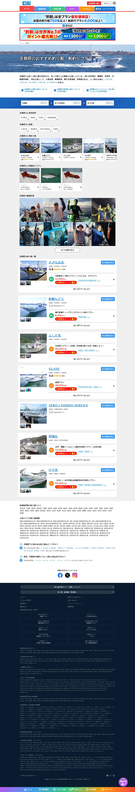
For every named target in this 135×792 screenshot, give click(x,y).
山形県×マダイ (81, 707)
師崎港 (56, 763)
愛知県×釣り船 (44, 530)
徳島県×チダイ (62, 721)
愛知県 (81, 508)
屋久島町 (27, 751)
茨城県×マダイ (41, 709)
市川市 (22, 663)
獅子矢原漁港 (45, 129)
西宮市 (87, 751)
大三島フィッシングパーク (104, 767)
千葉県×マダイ (95, 709)
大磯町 (92, 746)
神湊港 (22, 669)
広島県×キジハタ (91, 719)
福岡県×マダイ (65, 723)
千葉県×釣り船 (83, 684)
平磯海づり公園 (24, 765)
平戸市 (98, 742)
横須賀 (98, 763)
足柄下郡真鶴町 (28, 661)
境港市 (22, 749)
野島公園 (110, 757)
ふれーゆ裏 (89, 761)
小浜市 (75, 661)
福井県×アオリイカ (99, 713)
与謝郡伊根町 (51, 117)
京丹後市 (24, 117)
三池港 (64, 759)
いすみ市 (46, 659)
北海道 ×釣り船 (74, 533)
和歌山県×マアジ (92, 717)
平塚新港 (26, 673)
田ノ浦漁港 (74, 765)
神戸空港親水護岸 (91, 765)
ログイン (107, 3)
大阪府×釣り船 (24, 530)
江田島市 (43, 744)
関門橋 (36, 763)
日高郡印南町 (57, 661)
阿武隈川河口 (62, 763)
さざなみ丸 (56, 262)
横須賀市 (22, 659)
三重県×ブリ (66, 715)
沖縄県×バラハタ (54, 728)
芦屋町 (60, 749)
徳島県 (105, 510)
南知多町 (46, 746)
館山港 (71, 767)
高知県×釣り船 (64, 535)
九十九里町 (88, 742)
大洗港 (100, 671)
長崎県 (22, 510)
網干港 (22, 769)
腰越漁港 (104, 669)
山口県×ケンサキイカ (26, 721)
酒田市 (71, 661)
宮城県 (101, 508)
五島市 (69, 746)
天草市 (102, 744)
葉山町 (88, 749)
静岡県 (50, 508)
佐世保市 (97, 744)
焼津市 (105, 746)
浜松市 (26, 742)
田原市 (26, 749)
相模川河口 (23, 761)
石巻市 (93, 742)
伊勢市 (32, 746)
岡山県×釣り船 (64, 533)
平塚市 (63, 661)
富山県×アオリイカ (25, 713)
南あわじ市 (108, 661)
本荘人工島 (53, 769)
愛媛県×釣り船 (54, 535)
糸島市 (91, 659)
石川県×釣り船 (24, 537)
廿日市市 (22, 751)
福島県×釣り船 (44, 533)
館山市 (22, 661)
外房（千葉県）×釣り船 (107, 523)
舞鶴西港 (34, 129)
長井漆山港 (38, 673)
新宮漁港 (104, 765)
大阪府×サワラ (41, 717)
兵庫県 (45, 508)
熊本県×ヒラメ (76, 725)
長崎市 (41, 742)
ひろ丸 (53, 469)
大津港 (88, 757)
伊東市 (44, 661)
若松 (28, 761)
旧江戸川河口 (42, 759)
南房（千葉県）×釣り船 (85, 526)
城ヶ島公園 (45, 767)
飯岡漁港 (76, 669)
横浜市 (36, 659)
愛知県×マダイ (49, 715)
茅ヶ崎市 (107, 744)
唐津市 (80, 744)
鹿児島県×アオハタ (25, 728)
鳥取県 (27, 510)
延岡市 (30, 744)
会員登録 (94, 3)
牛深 (80, 767)
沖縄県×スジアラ (36, 728)
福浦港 (91, 671)
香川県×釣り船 (94, 533)
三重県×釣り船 (74, 530)
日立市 (73, 659)
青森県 (26, 734)
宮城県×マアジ (62, 707)
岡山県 (59, 510)
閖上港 (22, 759)
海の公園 (73, 763)
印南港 (99, 669)
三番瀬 (39, 757)
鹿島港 (43, 757)
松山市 (72, 744)
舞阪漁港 (51, 757)
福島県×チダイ (33, 709)
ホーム (27, 9)
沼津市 (89, 661)
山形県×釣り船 (64, 530)
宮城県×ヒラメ (54, 707)
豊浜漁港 (61, 757)
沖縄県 (111, 508)
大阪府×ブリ (49, 717)
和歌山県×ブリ (102, 717)
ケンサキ (32, 82)
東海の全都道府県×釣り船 (61, 521)
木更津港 (98, 765)
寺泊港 (80, 671)
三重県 (96, 508)
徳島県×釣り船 (83, 535)
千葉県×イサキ (24, 711)
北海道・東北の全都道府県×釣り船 (51, 523)
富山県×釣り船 (34, 535)
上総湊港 (75, 671)
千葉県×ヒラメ (103, 709)
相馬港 (59, 759)
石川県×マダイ (69, 713)
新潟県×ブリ (97, 711)
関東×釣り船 (23, 680)
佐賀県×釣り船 (74, 535)
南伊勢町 (55, 746)
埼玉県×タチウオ (75, 709)
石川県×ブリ (50, 713)
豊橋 (63, 765)
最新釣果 (42, 9)
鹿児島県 (43, 510)
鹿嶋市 (55, 659)
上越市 (91, 751)
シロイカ (108, 79)
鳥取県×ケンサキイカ (26, 719)
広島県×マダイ (82, 719)
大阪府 (70, 508)
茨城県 (55, 508)
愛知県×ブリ (40, 715)
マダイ (72, 9)
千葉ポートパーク (49, 763)
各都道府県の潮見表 (26, 732)
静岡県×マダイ (109, 713)
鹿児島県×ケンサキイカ (105, 725)
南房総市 (105, 659)
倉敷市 (83, 751)
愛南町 (83, 746)
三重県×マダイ (75, 715)
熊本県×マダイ (67, 725)
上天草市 (73, 746)
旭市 (51, 661)
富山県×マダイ (43, 713)
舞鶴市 (33, 117)
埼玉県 (89, 510)
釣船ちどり (56, 298)
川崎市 (52, 751)
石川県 (100, 510)
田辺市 (85, 661)
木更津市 (73, 742)
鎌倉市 (67, 661)
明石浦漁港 (86, 671)
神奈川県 (57, 9)
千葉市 (96, 746)
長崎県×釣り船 (24, 533)
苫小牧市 (33, 751)
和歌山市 (40, 659)
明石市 (65, 659)
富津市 (110, 659)
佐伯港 (53, 765)
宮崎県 (81, 736)
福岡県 (33, 508)
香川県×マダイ (71, 721)
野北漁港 (109, 759)
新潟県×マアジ (106, 711)
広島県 (86, 508)
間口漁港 (51, 669)
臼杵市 (34, 749)
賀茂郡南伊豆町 (100, 661)
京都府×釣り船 (103, 530)
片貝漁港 (104, 759)
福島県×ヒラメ (24, 709)
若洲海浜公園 (23, 757)
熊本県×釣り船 (54, 533)
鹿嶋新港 (82, 669)
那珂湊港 (56, 757)
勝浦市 (87, 659)
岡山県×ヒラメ (73, 719)
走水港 (62, 671)
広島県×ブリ (100, 719)
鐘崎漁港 (30, 669)
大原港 (26, 669)
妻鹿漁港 (66, 767)
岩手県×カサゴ (45, 707)
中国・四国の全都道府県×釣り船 (101, 521)
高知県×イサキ (56, 723)
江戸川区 (111, 742)
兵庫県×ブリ (56, 717)
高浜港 (22, 673)
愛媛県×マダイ (99, 721)
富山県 (95, 510)
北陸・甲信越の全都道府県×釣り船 (80, 521)
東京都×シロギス (52, 711)
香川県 (64, 510)
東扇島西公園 (69, 759)
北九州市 (59, 659)
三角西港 (38, 767)
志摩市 (34, 744)
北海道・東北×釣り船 (83, 680)
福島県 (37, 510)
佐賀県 (79, 510)
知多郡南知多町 (97, 659)
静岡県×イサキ (24, 715)
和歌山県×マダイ (83, 717)
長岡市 (26, 663)
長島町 (93, 744)
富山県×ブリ (34, 713)
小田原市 (77, 659)
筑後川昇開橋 (87, 763)
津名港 (79, 765)
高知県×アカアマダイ (46, 723)
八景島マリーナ (80, 761)
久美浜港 (24, 129)
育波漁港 (61, 669)
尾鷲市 (60, 751)
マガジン (87, 9)
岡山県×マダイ (65, 719)
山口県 (54, 510)
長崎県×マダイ (36, 725)
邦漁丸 (53, 436)
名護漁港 (41, 763)
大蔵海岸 (32, 761)
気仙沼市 (98, 749)
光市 (63, 749)
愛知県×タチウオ (58, 715)
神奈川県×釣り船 (74, 684)
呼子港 (74, 761)
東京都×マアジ (33, 711)
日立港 (102, 761)
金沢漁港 (67, 669)
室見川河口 (104, 763)
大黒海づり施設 (24, 763)
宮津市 (41, 117)
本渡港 (49, 765)
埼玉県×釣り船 (44, 535)
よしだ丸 (55, 335)
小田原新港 (94, 669)
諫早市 (69, 751)
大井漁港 (32, 673)
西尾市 (39, 749)
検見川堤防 (79, 763)
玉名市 (42, 751)
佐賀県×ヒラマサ (105, 723)
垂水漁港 (35, 765)
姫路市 (78, 742)
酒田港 (49, 671)
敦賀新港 (93, 763)
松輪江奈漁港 (37, 669)
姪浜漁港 (87, 669)
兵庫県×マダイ (65, 717)
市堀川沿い (45, 669)
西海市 (84, 749)
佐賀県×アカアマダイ (26, 725)
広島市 (45, 742)
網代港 (111, 671)
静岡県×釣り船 (24, 686)
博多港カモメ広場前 (25, 671)
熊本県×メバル (85, 725)
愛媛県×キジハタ (24, 723)
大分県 (110, 510)
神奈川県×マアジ (62, 711)
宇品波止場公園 (92, 767)
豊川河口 (107, 761)
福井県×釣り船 (108, 528)
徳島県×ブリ (45, 721)
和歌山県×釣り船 (68, 528)
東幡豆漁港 (59, 765)
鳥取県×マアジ (36, 719)
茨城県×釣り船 (88, 528)
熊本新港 (75, 767)
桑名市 (107, 749)
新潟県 (75, 508)
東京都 (60, 508)
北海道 (69, 510)
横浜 (47, 757)
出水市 (95, 751)
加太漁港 (83, 757)
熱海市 (35, 661)
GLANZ (54, 368)
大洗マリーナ (39, 761)
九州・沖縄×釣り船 (71, 680)
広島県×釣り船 (54, 530)
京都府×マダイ (24, 717)
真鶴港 (113, 669)
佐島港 (109, 669)
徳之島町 (92, 749)
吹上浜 (50, 767)
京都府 (106, 508)
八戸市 (55, 749)
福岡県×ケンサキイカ (85, 723)
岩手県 (49, 510)
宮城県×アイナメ (71, 707)
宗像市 (27, 659)
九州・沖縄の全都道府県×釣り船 (29, 523)
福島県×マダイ (111, 707)
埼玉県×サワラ (66, 709)
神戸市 (102, 742)
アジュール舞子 (95, 757)
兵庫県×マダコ (73, 717)
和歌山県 (39, 508)
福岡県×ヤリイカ (74, 723)
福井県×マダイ (90, 713)
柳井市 (56, 751)
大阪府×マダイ (33, 717)
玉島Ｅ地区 (46, 761)
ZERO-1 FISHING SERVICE (68, 405)
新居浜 (64, 769)
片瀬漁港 (32, 769)
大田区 (48, 661)
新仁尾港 (26, 769)
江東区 (39, 661)
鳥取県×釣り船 (34, 533)
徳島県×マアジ (54, 721)
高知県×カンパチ (34, 723)
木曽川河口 (69, 761)
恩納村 (43, 749)
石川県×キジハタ (59, 713)
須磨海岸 (30, 759)
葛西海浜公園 (103, 757)
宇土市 (65, 751)
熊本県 (32, 510)
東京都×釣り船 (98, 528)
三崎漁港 (60, 767)
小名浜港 (71, 757)
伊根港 (55, 129)
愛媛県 (84, 510)
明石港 (39, 671)
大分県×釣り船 (93, 535)
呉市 (26, 744)
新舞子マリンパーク (51, 759)
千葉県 (28, 508)
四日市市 (54, 744)
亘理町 (109, 746)
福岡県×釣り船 (57, 528)
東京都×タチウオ (42, 711)
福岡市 (51, 659)
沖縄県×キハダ (45, 728)
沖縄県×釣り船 (83, 530)
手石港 (58, 671)
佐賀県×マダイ (96, 723)
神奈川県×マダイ (71, 711)
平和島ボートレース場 (95, 759)
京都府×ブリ (103, 715)
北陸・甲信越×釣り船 (48, 680)
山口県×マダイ (108, 719)
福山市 (76, 744)
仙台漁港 (67, 765)
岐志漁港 (53, 671)
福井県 (65, 508)
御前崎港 (31, 763)
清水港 (36, 759)
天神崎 (69, 763)
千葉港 (34, 767)
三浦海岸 (76, 759)
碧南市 (79, 749)
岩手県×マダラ (24, 707)
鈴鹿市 (30, 749)
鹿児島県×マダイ (94, 725)
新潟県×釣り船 (34, 530)
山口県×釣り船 (84, 533)
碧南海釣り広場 (54, 761)
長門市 (101, 746)
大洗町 (65, 746)
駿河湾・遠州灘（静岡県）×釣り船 (48, 526)
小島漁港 (55, 767)
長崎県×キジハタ (46, 725)
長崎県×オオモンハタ (57, 725)
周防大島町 (36, 742)
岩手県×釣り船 (24, 535)
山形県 (91, 508)
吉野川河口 (110, 765)
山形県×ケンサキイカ (100, 707)
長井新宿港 (105, 671)
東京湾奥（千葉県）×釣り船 (43, 528)
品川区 (93, 661)
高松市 (75, 749)
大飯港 (71, 671)
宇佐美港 (34, 671)
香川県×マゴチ (91, 721)
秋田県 (34, 734)
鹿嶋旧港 (56, 669)
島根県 (22, 513)
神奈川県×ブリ (81, 711)
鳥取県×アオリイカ (46, 719)
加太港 (72, 669)
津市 (89, 744)
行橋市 (71, 749)
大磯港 (95, 671)
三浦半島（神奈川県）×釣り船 (71, 523)
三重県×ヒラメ (83, 715)
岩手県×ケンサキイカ (35, 707)
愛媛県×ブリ (107, 721)
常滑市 (63, 744)
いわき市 (87, 746)
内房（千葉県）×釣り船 (27, 528)
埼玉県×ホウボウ (85, 709)
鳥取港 (45, 765)
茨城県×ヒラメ (57, 709)
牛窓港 (31, 765)
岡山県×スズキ (56, 719)
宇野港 (67, 757)
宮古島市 (22, 746)
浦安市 (27, 746)
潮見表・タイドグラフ (105, 9)
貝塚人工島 (77, 757)
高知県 (74, 510)
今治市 (41, 746)
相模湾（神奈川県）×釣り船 (90, 523)
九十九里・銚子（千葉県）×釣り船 (103, 526)
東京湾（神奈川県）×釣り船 (28, 526)
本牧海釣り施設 (32, 757)
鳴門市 (55, 742)
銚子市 (51, 749)
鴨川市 (83, 659)
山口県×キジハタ (37, 721)
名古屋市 (22, 744)
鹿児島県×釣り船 (105, 533)
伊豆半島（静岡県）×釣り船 (68, 526)
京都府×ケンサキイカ (94, 715)
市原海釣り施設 (39, 769)
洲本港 (30, 767)
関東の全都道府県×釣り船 (27, 521)
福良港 (67, 671)
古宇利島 (58, 769)
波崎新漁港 (62, 761)
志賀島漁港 (85, 767)
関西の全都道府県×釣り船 (44, 521)
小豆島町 (49, 744)
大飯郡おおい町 (32, 663)
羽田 (99, 761)
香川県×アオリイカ (81, 721)
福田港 (26, 759)
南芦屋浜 (81, 759)
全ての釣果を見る (67, 250)
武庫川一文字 (23, 767)
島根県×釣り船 (103, 535)
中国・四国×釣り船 (60, 680)
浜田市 (60, 746)
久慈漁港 (43, 671)
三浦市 (32, 659)
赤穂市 (38, 751)
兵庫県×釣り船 (78, 528)
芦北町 (78, 746)
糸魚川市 (47, 751)
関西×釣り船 (30, 680)
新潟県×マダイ (90, 711)
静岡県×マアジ (33, 715)
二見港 (87, 759)
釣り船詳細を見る (108, 262)
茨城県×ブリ (49, 709)
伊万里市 (36, 746)
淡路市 (69, 659)
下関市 (63, 742)
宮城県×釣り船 (93, 530)
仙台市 (47, 749)
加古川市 (80, 661)
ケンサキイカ (52, 82)
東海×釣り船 (38, 680)
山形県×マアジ (90, 707)
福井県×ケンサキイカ (79, 713)
